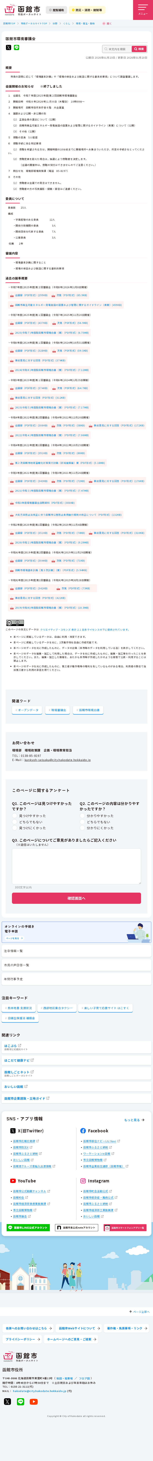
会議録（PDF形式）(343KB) (31, 481)
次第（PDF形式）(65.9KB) (72, 295)
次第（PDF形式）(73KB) (78, 588)
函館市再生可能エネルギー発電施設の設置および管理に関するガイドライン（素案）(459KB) (68, 305)
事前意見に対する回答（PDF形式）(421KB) (40, 597)
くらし (66, 23)
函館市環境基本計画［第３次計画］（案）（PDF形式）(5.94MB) (51, 570)
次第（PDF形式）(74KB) (71, 532)
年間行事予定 (13, 979)
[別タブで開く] (9, 47)
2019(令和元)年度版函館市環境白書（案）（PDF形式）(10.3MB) (52, 607)
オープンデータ (28, 710)
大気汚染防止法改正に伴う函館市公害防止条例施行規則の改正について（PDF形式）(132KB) (68, 514)
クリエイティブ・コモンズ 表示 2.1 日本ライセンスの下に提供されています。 (85, 629)
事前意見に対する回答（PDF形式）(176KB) (119, 481)
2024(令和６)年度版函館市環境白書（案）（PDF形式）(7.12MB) (52, 370)
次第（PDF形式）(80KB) (71, 453)
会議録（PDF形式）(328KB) (31, 350)
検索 (141, 49)
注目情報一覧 (13, 951)
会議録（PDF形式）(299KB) (31, 295)
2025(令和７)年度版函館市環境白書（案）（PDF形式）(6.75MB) (52, 332)
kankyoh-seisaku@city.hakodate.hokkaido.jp (58, 760)
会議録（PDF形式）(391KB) (31, 453)
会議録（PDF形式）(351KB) (31, 532)
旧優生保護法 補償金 (21, 1018)
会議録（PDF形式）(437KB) (31, 322)
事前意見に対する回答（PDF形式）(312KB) (40, 397)
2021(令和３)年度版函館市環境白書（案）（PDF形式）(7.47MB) (52, 490)
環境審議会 (58, 710)
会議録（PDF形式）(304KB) (31, 560)
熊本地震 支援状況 (20, 1008)
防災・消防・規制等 (89, 10)
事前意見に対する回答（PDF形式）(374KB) (40, 360)
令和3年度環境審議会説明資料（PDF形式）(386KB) (45, 502)
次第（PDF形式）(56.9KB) (72, 322)
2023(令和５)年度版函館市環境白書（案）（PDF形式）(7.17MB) (52, 407)
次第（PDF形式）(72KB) (71, 481)
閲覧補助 (58, 10)
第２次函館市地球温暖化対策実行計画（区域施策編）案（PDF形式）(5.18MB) (60, 462)
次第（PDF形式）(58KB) (71, 425)
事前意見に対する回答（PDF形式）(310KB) (119, 532)
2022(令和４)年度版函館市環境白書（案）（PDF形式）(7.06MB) (52, 435)
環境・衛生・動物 (85, 23)
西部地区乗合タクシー (58, 1008)
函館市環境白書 (89, 710)
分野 (55, 23)
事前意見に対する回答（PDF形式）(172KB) (119, 425)
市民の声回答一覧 (16, 965)
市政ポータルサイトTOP (34, 23)
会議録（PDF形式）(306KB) (31, 425)
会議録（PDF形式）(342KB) (34, 588)
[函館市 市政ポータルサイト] (23, 10)
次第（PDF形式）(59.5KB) (72, 350)
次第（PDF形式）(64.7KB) (72, 388)
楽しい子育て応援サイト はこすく (106, 1008)
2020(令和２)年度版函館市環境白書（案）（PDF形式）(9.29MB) (52, 542)
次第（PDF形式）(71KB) (71, 560)
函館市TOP (9, 23)
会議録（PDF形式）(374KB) (31, 388)
